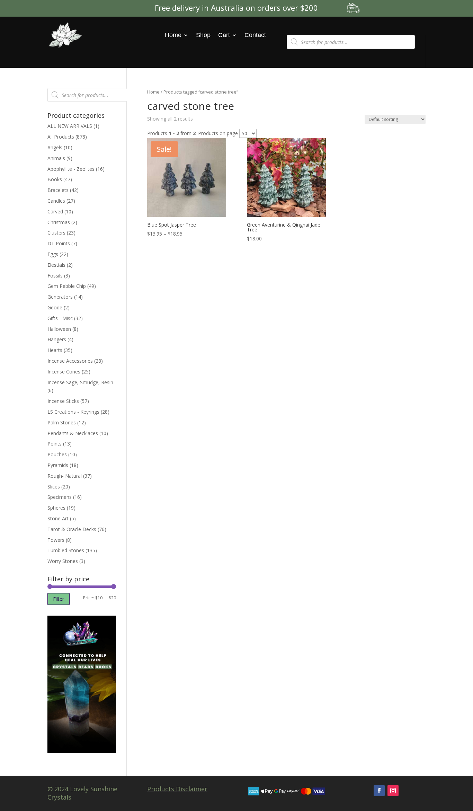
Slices (53, 486)
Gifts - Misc (60, 318)
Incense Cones (63, 371)
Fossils (55, 275)
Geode (54, 307)
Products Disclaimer (177, 789)
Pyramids (57, 465)
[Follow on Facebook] (379, 790)
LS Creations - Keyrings (73, 411)
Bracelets (58, 190)
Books (54, 179)
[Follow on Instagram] (393, 790)
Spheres (56, 507)
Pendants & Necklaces (72, 433)
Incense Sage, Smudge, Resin (80, 382)
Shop (203, 35)
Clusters (56, 232)
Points (54, 443)
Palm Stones (61, 422)
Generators (60, 296)
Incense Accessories (70, 361)
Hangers (56, 339)
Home (173, 35)
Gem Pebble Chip (66, 286)
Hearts (54, 350)
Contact (255, 35)
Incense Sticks (63, 401)
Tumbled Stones (65, 550)
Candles (56, 200)
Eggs (52, 254)
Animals (56, 158)
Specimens (59, 497)
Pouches (57, 454)
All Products (60, 136)
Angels (54, 147)
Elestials (56, 265)
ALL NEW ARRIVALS (69, 126)
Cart (224, 35)
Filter (58, 599)
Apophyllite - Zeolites (71, 169)
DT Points (58, 243)
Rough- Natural (64, 476)
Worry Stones (62, 561)
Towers (55, 540)
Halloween (59, 329)
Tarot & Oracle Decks (71, 529)
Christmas (58, 222)
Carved (55, 211)
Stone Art (58, 518)
